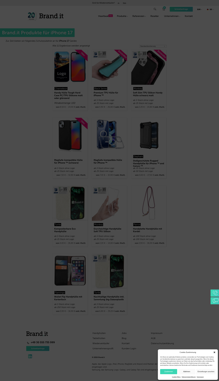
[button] (214, 352)
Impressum (200, 377)
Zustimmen (168, 371)
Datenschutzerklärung (189, 377)
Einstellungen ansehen (206, 371)
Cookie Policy (176, 377)
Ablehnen (186, 371)
